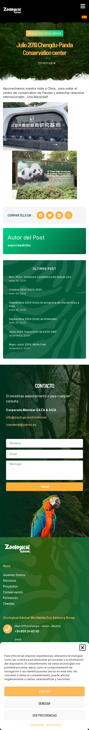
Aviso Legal (53, 724)
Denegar (44, 703)
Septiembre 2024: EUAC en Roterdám (33, 319)
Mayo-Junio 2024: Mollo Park (27, 344)
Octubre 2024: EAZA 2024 (25, 289)
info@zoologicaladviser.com (26, 417)
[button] (82, 647)
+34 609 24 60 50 (27, 631)
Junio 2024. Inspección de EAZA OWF (33, 331)
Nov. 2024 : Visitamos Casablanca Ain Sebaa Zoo (40, 277)
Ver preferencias (44, 715)
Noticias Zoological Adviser (44, 33)
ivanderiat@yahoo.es (21, 424)
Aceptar (45, 692)
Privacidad (37, 724)
